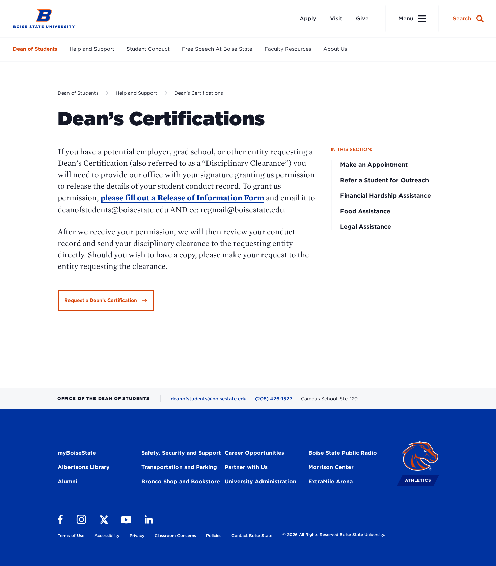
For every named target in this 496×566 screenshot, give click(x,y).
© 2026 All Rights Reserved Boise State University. (333, 534)
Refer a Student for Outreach (384, 180)
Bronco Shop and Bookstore (180, 481)
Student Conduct (148, 49)
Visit (336, 18)
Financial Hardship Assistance (385, 195)
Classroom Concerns (175, 535)
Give (362, 18)
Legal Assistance (365, 226)
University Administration (260, 481)
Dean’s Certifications (198, 93)
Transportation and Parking (179, 467)
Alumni (67, 481)
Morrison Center (331, 467)
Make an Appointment (374, 164)
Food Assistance (365, 211)
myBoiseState (77, 453)
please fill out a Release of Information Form (182, 197)
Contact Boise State (251, 535)
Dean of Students (35, 49)
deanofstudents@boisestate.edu (209, 398)
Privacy (137, 535)
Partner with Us (246, 467)
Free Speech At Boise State (217, 49)
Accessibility (106, 535)
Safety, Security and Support (181, 453)
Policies (213, 535)
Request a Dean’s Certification (100, 300)
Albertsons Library (84, 467)
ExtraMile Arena (330, 481)
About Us (335, 49)
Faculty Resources (288, 49)
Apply (308, 18)
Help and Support (92, 49)
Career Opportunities (254, 453)
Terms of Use (71, 535)
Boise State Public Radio (342, 453)
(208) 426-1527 (274, 398)
